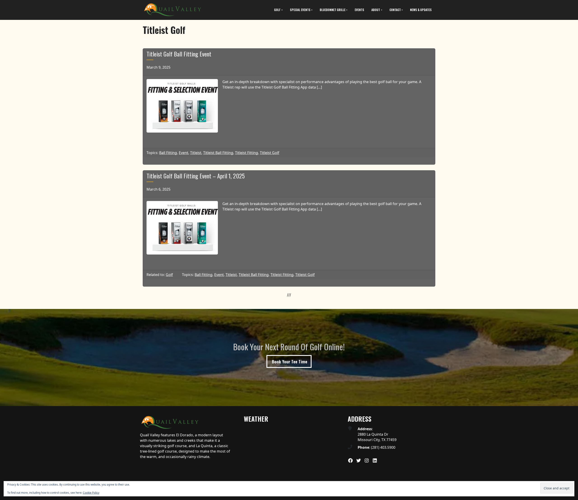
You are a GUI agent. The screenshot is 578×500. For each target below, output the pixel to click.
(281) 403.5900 (383, 447)
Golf (169, 274)
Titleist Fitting (246, 152)
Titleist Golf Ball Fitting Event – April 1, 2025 (196, 175)
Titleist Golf (269, 152)
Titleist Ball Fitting (218, 152)
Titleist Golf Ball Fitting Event (179, 53)
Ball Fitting (168, 152)
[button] (278, 10)
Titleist (195, 152)
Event (183, 152)
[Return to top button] (572, 400)
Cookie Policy (91, 493)
